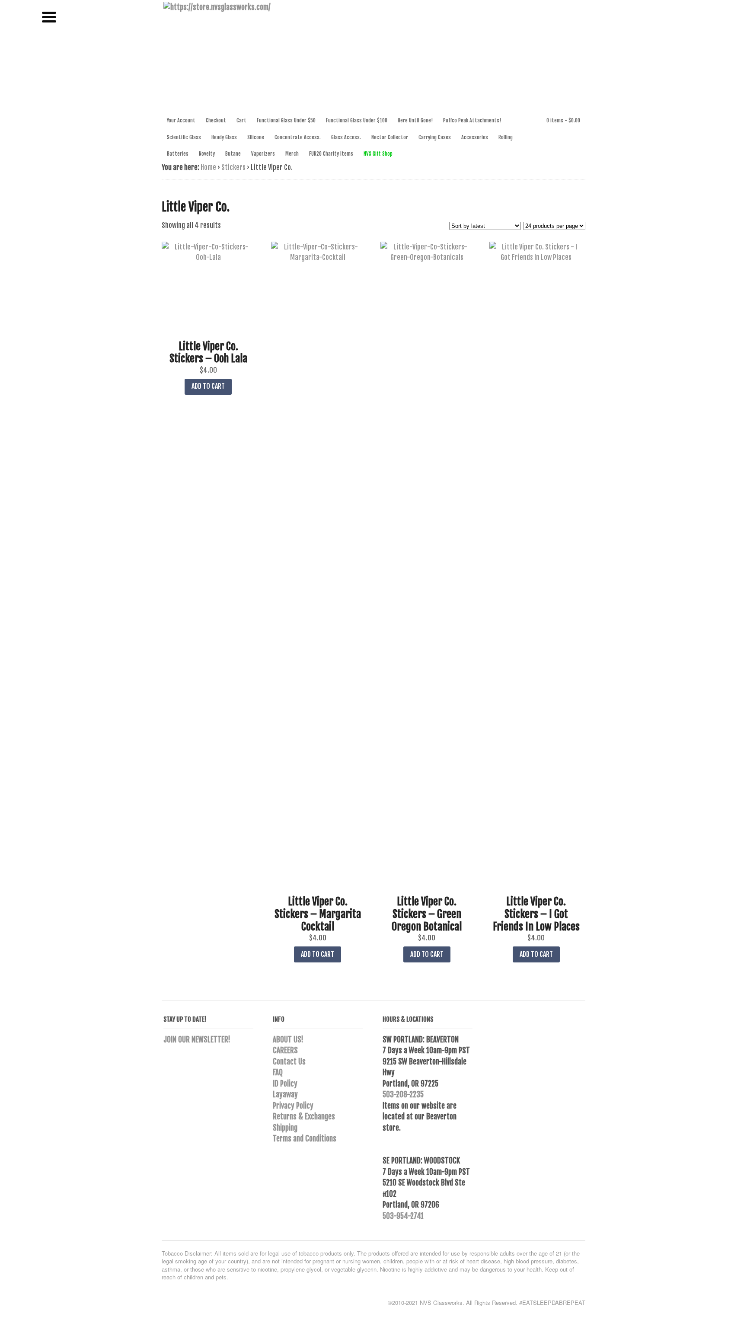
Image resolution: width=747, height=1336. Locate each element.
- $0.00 (563, 120)
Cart (241, 120)
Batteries (177, 153)
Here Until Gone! (415, 120)
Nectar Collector (389, 137)
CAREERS (285, 1050)
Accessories (474, 137)
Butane (233, 153)
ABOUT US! (288, 1039)
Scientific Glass (184, 137)
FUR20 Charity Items (331, 153)
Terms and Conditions (304, 1138)
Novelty (207, 153)
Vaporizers (263, 153)
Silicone (255, 137)
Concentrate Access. (298, 137)
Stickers (233, 167)
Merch (292, 153)
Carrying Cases (434, 137)
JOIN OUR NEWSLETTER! (196, 1039)
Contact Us (289, 1061)
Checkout (216, 120)
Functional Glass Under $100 (356, 120)
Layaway (285, 1094)
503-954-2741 (403, 1216)
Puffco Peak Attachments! (472, 120)
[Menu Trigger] (49, 16)
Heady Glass (224, 137)
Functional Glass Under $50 (286, 120)
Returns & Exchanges (304, 1116)
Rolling (505, 137)
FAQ (278, 1072)
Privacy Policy (293, 1105)
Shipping (285, 1127)
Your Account (181, 120)
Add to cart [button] (208, 386)
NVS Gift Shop (378, 153)
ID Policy (285, 1083)
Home (208, 167)
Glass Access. (346, 137)
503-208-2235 (403, 1094)
